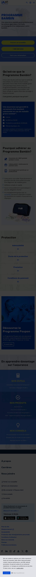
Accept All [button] (6, 573)
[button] (18, 572)
